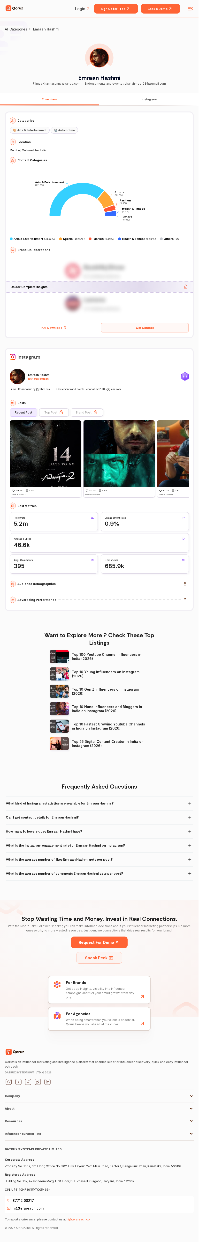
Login (80, 8)
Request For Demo (96, 942)
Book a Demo (158, 9)
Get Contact (145, 328)
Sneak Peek (96, 957)
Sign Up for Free (113, 9)
